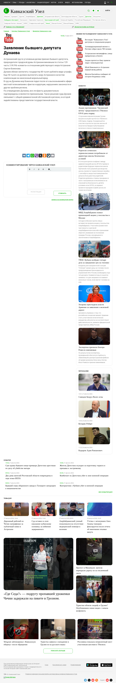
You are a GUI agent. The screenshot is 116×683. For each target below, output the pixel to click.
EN (111, 2)
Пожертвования (76, 665)
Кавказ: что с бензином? (15, 27)
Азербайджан (30, 16)
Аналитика (30, 2)
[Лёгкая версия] (105, 3)
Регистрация (36, 192)
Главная (6, 31)
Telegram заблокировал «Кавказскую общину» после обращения (20, 643)
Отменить (62, 193)
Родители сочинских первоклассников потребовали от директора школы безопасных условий (93, 154)
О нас (46, 665)
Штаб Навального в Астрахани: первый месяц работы (97, 68)
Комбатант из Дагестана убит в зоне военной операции (84, 475)
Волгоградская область (69, 16)
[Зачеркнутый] (43, 169)
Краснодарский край (52, 20)
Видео (67, 2)
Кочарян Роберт (85, 423)
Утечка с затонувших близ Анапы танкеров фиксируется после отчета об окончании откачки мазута (98, 526)
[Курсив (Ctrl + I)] (34, 169)
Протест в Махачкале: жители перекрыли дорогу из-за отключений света (92, 570)
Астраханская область (52, 16)
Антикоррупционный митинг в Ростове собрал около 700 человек (98, 47)
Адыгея (21, 16)
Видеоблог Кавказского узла (42, 31)
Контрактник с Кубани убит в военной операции (81, 485)
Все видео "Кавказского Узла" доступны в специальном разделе (98, 40)
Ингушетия (97, 16)
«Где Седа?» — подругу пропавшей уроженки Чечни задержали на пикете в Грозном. (37, 595)
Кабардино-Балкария (11, 20)
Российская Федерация (83, 20)
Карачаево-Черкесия (36, 20)
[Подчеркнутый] (38, 169)
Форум (53, 2)
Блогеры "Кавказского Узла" (21, 31)
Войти (107, 10)
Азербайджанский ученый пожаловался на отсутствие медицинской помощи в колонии (71, 525)
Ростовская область (99, 20)
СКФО (25, 23)
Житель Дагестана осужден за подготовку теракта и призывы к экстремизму (82, 466)
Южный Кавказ (68, 23)
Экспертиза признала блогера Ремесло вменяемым (91, 348)
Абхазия (7, 16)
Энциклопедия (43, 2)
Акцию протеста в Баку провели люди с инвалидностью (97, 61)
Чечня (48, 23)
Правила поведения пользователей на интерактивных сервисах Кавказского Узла (51, 674)
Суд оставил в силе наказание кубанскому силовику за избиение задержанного (41, 525)
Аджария (14, 16)
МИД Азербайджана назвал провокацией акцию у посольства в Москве (94, 215)
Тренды (21, 2)
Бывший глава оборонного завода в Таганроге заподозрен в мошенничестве (30, 487)
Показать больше (58, 651)
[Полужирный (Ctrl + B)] (29, 169)
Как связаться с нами (59, 665)
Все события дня (105, 492)
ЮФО (77, 23)
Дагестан (88, 16)
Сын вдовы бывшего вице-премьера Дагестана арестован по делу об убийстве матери (30, 466)
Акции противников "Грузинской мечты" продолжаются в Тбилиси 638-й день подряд (93, 110)
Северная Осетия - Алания (13, 23)
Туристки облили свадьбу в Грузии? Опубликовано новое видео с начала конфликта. (92, 608)
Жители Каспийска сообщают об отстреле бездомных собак (97, 75)
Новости (7, 2)
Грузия (81, 16)
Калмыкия (23, 20)
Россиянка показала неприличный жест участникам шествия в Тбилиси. (94, 643)
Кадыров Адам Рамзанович (90, 450)
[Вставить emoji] (49, 169)
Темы (14, 2)
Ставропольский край (36, 23)
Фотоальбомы (77, 2)
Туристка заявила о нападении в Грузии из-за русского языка (55, 643)
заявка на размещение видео (62, 199)
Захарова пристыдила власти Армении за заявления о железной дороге (94, 307)
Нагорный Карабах (67, 20)
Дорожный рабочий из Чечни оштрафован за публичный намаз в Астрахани (14, 525)
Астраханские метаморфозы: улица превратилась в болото (98, 54)
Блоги (60, 2)
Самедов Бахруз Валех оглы (91, 396)
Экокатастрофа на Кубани (84, 27)
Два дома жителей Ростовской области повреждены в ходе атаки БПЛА (28, 477)
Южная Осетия (57, 23)
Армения (40, 16)
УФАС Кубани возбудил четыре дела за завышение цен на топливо (94, 261)
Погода (87, 2)
